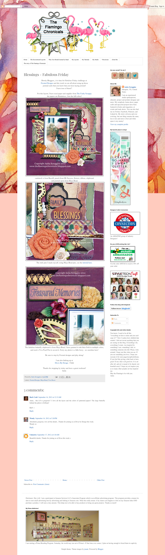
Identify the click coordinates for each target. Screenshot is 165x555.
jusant (86, 549)
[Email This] (60, 377)
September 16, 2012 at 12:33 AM (49, 397)
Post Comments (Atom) (41, 484)
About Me (115, 59)
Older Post (100, 480)
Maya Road (43, 380)
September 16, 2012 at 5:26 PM (46, 418)
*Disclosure (105, 59)
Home (25, 59)
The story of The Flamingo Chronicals (35, 63)
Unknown (33, 434)
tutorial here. (87, 262)
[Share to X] (65, 377)
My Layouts (75, 59)
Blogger (100, 549)
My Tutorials (85, 59)
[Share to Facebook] (67, 377)
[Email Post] (56, 377)
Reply (32, 411)
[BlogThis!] (62, 377)
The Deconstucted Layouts (38, 59)
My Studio (95, 59)
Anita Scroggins (130, 87)
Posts (115, 319)
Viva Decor (51, 380)
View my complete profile (119, 124)
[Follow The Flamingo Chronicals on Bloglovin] (120, 309)
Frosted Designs (47, 83)
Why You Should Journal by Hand (59, 59)
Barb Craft (34, 397)
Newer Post (28, 480)
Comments (117, 323)
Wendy (32, 418)
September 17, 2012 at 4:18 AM (48, 435)
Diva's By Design (61, 363)
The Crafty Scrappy (84, 93)
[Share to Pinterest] (69, 377)
